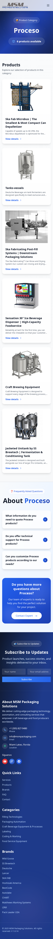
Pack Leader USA (10, 912)
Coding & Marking (11, 836)
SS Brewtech (8, 863)
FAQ (4, 794)
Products (7, 784)
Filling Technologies (12, 816)
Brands (6, 789)
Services (6, 779)
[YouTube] (5, 761)
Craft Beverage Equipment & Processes (22, 826)
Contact (6, 799)
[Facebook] (19, 761)
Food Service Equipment (14, 841)
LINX (4, 907)
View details (11, 138)
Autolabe (6, 892)
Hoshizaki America (11, 882)
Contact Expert (25, 615)
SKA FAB (6, 878)
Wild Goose (8, 858)
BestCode (7, 887)
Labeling (6, 831)
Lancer (5, 873)
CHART (5, 897)
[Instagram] (12, 761)
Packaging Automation (14, 821)
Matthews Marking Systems (16, 902)
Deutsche (7, 868)
